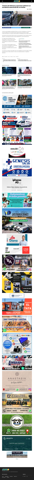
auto (9, 56)
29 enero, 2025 (4, 9)
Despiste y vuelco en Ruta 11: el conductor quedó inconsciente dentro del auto (25, 47)
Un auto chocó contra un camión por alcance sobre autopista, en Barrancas (9, 75)
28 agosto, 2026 (4, 76)
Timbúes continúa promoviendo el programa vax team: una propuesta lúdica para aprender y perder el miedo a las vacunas (9, 87)
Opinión (8, 477)
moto (14, 56)
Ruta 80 (17, 56)
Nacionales (3, 477)
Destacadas (9, 9)
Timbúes (4, 85)
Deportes (15, 476)
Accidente (5, 56)
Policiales (6, 3)
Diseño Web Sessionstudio (14, 471)
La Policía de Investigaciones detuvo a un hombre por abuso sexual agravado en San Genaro (24, 75)
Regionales (6, 476)
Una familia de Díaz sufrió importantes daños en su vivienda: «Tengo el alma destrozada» (25, 87)
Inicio (3, 3)
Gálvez (12, 56)
